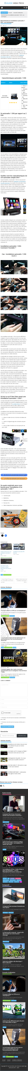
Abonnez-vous (22, 735)
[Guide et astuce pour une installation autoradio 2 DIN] (6, 546)
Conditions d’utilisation (17, 1060)
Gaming (14, 647)
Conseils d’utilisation (7, 574)
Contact (8, 1060)
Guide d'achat (6, 793)
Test (21, 881)
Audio (2, 647)
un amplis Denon (16, 404)
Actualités (5, 878)
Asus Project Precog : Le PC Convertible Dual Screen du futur (7, 580)
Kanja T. (5, 25)
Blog (2, 574)
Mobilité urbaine (6, 969)
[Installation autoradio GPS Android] (19, 546)
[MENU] (27, 8)
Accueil (3, 1060)
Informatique (12, 677)
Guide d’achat (18, 878)
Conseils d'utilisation (8, 972)
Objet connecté (6, 822)
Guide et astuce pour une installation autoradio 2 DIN (6, 553)
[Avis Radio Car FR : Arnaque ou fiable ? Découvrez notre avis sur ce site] (6, 560)
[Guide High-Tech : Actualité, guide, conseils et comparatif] (2, 7)
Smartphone (12, 615)
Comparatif (12, 878)
